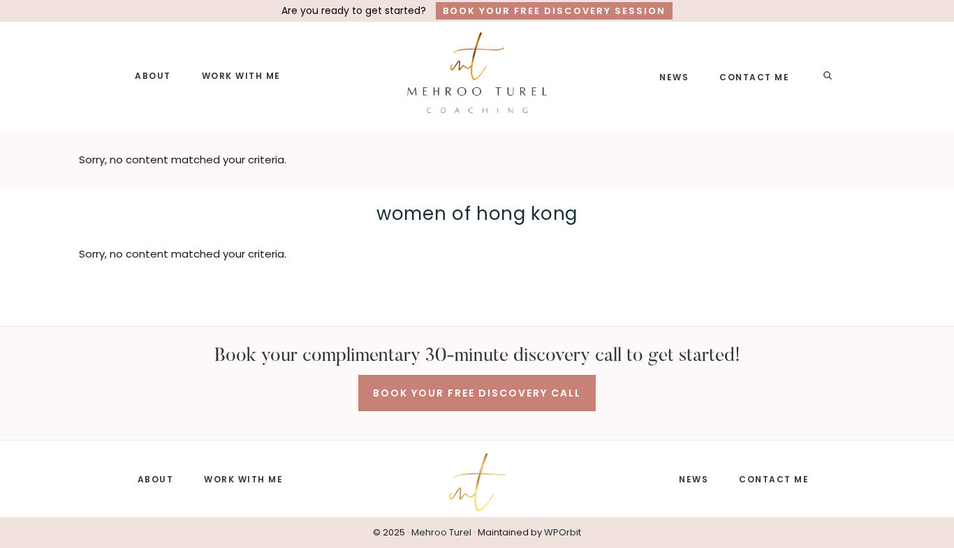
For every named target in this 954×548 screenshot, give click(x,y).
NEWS (693, 479)
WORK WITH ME (243, 479)
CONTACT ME (774, 479)
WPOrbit (562, 532)
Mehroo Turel (441, 532)
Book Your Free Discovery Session (554, 10)
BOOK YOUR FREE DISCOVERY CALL (477, 393)
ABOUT (156, 479)
